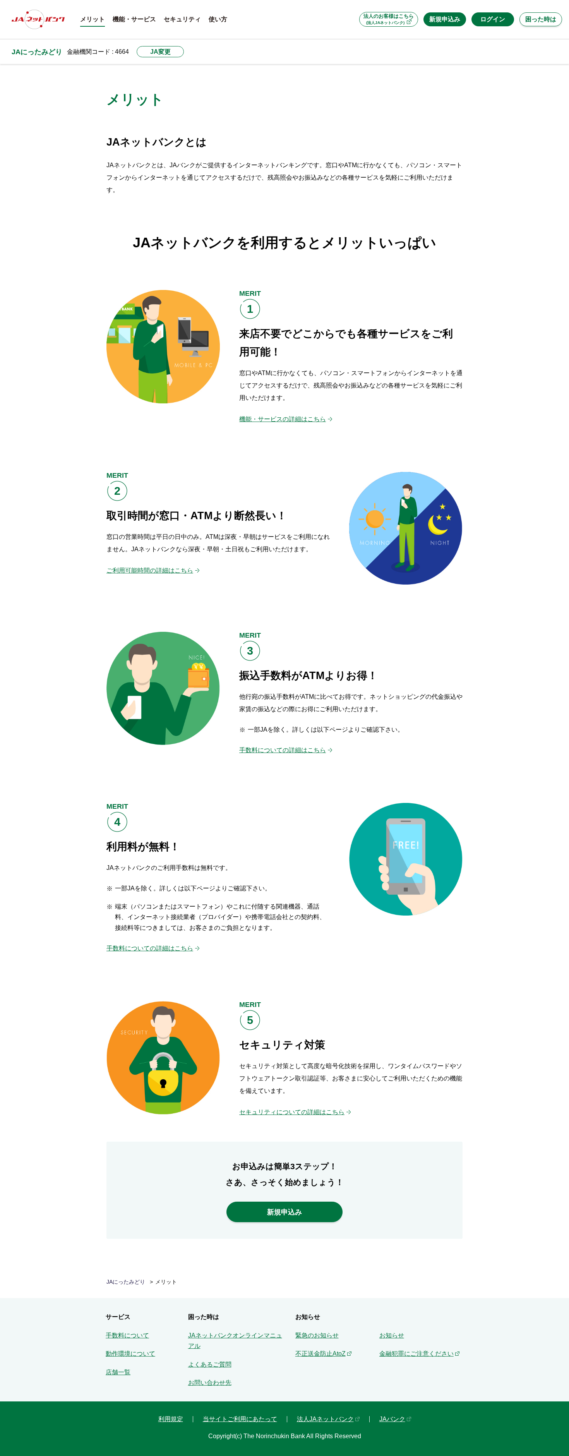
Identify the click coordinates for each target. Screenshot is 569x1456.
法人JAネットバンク (325, 1419)
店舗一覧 (118, 1372)
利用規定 (170, 1419)
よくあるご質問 (209, 1364)
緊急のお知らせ (317, 1335)
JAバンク (392, 1419)
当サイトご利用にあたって (240, 1419)
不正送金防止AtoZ (320, 1353)
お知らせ (391, 1335)
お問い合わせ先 (209, 1382)
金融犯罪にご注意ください (416, 1353)
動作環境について (130, 1353)
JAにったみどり (37, 52)
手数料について (127, 1335)
